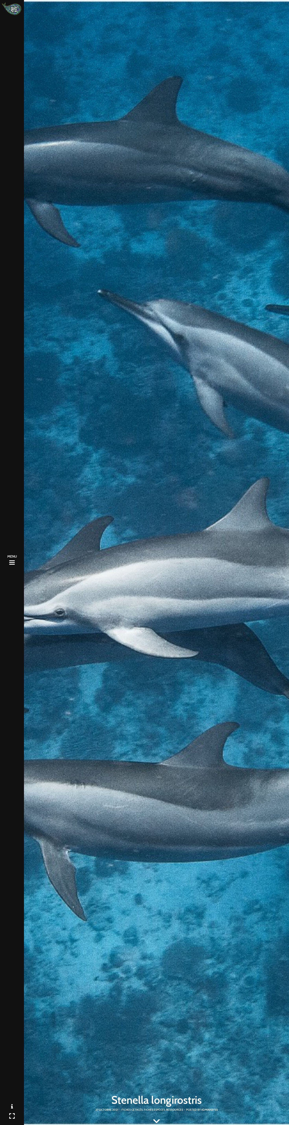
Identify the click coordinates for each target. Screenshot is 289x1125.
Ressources (174, 1109)
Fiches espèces (154, 1109)
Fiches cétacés (132, 1109)
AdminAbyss (209, 1109)
